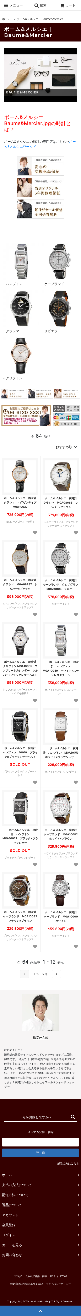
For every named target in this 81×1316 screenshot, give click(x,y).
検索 (43, 5)
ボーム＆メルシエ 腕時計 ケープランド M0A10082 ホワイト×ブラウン (61, 834)
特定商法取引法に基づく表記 (26, 1283)
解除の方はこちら (68, 1163)
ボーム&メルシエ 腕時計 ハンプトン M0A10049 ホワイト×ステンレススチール (61, 668)
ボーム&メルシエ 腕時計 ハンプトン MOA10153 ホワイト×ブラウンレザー (61, 753)
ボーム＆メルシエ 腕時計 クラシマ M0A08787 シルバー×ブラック (20, 584)
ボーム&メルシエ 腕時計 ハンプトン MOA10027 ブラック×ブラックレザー (20, 836)
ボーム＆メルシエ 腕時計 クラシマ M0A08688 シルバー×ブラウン (61, 502)
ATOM (63, 1276)
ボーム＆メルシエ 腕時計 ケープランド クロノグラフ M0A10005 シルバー (61, 584)
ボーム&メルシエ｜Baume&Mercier (39, 19)
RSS (52, 1276)
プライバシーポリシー (58, 1283)
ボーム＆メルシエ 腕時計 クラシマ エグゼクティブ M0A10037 (21, 502)
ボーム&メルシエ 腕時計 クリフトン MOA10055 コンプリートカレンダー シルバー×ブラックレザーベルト (20, 668)
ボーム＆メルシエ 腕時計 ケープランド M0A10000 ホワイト (61, 916)
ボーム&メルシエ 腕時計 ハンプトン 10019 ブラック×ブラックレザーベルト (20, 752)
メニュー (16, 5)
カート (70, 5)
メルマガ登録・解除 (36, 1276)
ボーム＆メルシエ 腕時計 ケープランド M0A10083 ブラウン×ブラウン (20, 916)
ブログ (18, 1276)
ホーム (6, 19)
